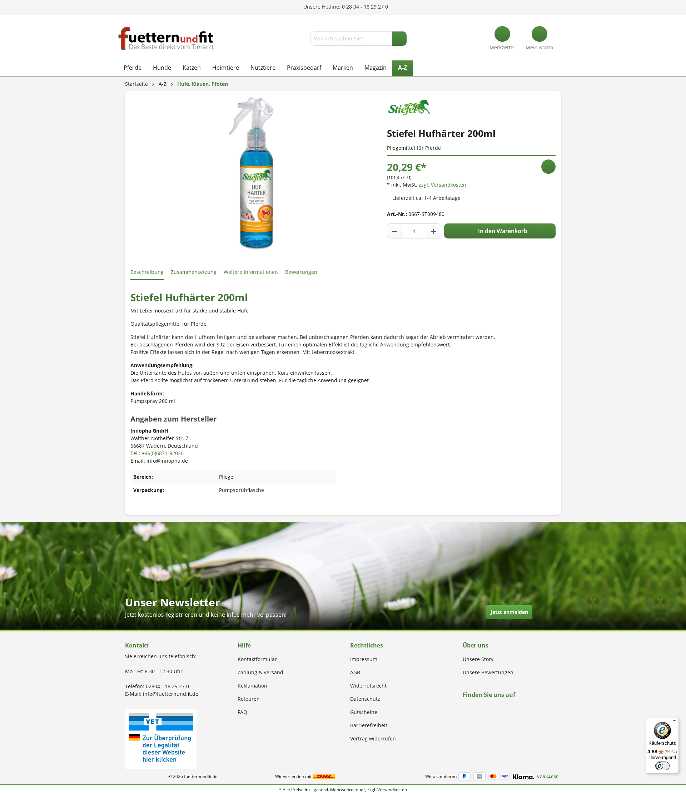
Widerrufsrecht (368, 685)
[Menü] (674, 722)
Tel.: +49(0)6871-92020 (157, 453)
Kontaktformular (257, 659)
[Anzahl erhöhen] (433, 231)
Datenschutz (365, 698)
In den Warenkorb (502, 231)
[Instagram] (473, 708)
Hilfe (244, 645)
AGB (355, 672)
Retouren (249, 698)
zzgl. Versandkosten (442, 184)
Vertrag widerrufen (373, 738)
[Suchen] (399, 38)
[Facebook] (465, 708)
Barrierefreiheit (368, 725)
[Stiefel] (409, 105)
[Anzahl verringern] (394, 231)
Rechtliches (366, 645)
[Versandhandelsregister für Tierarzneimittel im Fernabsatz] (161, 738)
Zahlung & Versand (260, 672)
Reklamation (252, 685)
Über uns (475, 645)
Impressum (363, 659)
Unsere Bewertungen (488, 672)
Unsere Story (478, 659)
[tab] (147, 272)
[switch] (662, 766)
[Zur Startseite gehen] (166, 38)
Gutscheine (363, 712)
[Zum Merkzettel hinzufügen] (548, 166)
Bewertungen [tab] (301, 272)
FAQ (242, 712)
